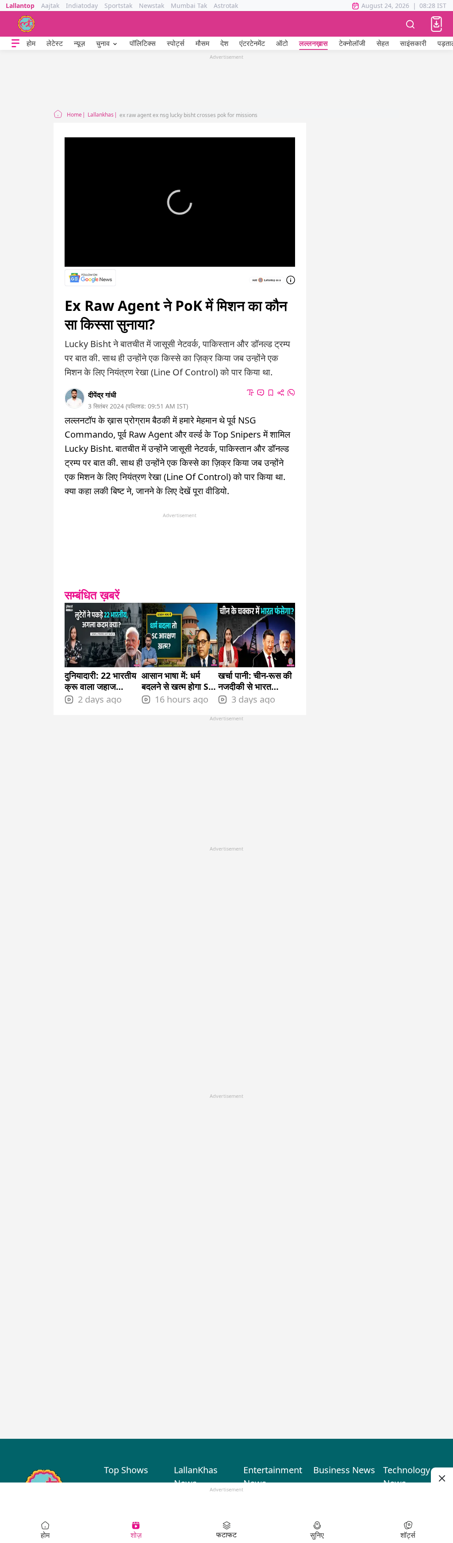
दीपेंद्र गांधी (102, 395)
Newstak (151, 5)
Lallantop (20, 5)
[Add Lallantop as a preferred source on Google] (266, 280)
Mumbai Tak (189, 5)
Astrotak (226, 5)
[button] (436, 24)
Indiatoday (82, 5)
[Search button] (410, 24)
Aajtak (50, 5)
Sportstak (118, 5)
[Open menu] (15, 43)
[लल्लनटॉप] (26, 24)
